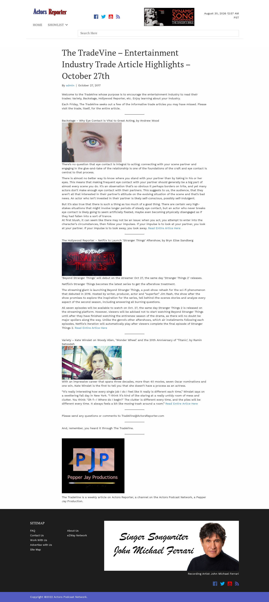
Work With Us (38, 540)
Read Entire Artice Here (164, 228)
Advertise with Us (41, 544)
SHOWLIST (56, 25)
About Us (73, 530)
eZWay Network (77, 535)
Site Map (35, 549)
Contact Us (37, 535)
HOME (37, 25)
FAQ (32, 530)
